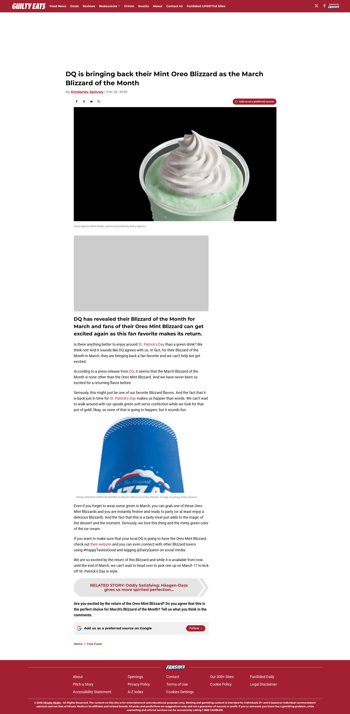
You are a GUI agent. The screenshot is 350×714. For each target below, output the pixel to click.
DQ (131, 371)
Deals (74, 6)
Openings (135, 677)
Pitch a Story (83, 684)
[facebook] (324, 5)
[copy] (99, 101)
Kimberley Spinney (87, 92)
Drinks (129, 6)
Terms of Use (177, 684)
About (157, 6)
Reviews (89, 6)
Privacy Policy (139, 684)
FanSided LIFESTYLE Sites (206, 6)
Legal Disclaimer (263, 684)
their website (100, 544)
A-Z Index (135, 692)
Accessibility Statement (92, 692)
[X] (316, 5)
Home (78, 644)
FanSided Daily (262, 677)
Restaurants (108, 6)
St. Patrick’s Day (151, 344)
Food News (58, 6)
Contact (172, 677)
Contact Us (174, 6)
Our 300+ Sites (222, 677)
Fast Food (94, 644)
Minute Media (52, 702)
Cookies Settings (180, 692)
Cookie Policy (221, 684)
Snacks (143, 6)
